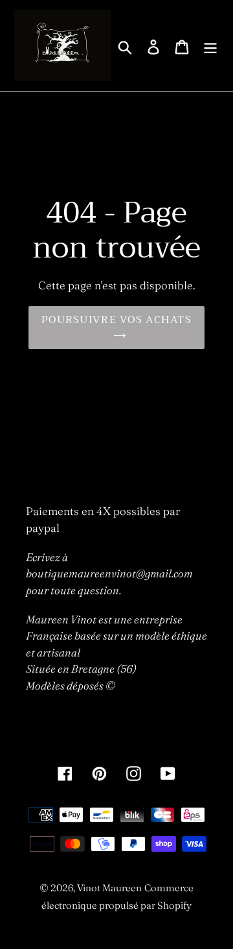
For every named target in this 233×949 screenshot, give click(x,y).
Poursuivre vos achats (116, 320)
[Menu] (210, 45)
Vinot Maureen (109, 888)
